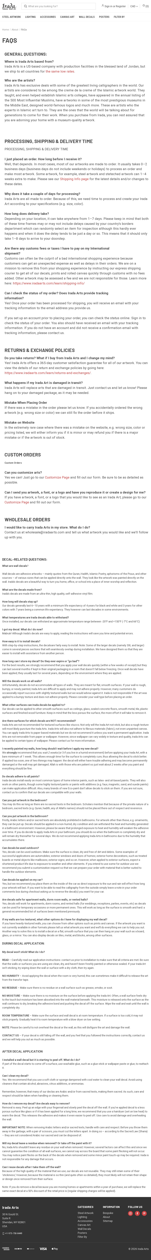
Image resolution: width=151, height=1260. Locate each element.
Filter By (119, 16)
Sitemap (108, 1220)
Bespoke (108, 1213)
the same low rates (60, 71)
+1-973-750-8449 (13, 1233)
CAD (133, 6)
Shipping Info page (74, 179)
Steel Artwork (11, 16)
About (106, 1217)
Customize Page (57, 477)
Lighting (30, 16)
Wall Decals (87, 16)
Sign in (108, 6)
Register (121, 6)
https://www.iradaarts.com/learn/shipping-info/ (49, 283)
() (147, 6)
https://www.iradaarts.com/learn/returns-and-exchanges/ (48, 373)
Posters (104, 16)
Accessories (48, 16)
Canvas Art (67, 16)
